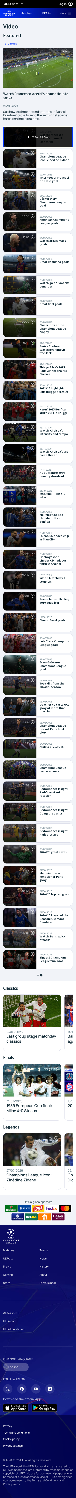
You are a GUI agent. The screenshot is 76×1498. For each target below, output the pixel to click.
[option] (38, 137)
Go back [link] (12, 43)
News (43, 1258)
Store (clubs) (48, 1283)
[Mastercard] (65, 1208)
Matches (8, 1250)
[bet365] (31, 1216)
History (44, 1266)
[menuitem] (27, 13)
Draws (7, 1266)
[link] (26, 13)
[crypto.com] (17, 1216)
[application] (38, 68)
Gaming (8, 1274)
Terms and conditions (16, 1432)
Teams (44, 1250)
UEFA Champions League (9, 13)
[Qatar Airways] (58, 1216)
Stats (6, 1283)
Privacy (7, 1426)
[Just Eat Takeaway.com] (44, 1216)
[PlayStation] (24, 1208)
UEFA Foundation (13, 1329)
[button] (64, 13)
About (43, 1274)
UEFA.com (9, 1321)
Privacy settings (13, 1445)
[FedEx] (51, 1208)
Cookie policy (11, 1439)
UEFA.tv (8, 1258)
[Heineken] (11, 1208)
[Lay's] (38, 1208)
